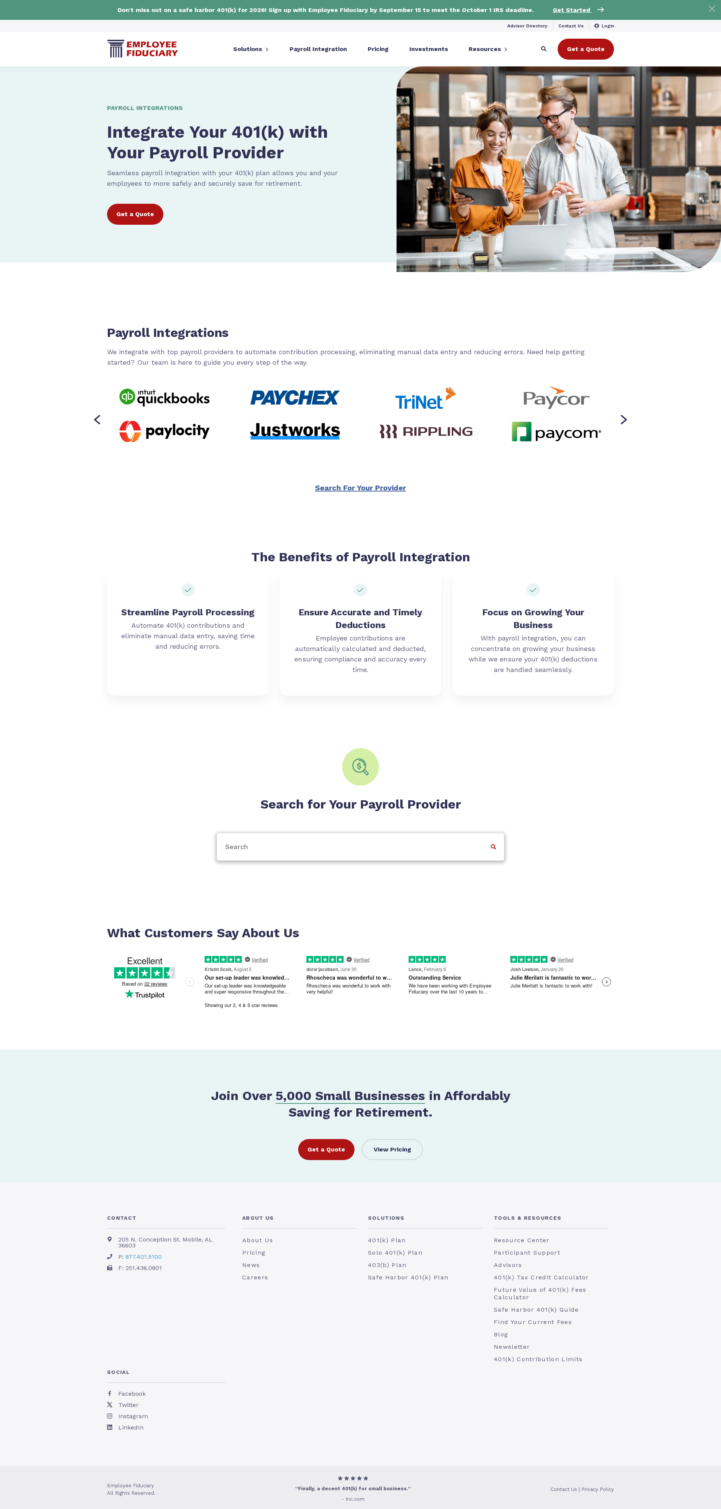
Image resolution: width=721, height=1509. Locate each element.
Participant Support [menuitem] (527, 1252)
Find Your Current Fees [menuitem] (533, 1322)
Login (608, 26)
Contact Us (571, 26)
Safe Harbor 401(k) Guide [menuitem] (536, 1309)
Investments (428, 49)
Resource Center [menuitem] (522, 1240)
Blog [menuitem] (501, 1334)
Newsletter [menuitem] (512, 1346)
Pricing (378, 49)
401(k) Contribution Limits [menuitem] (538, 1359)
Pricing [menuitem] (253, 1252)
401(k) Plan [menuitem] (387, 1240)
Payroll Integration (318, 49)
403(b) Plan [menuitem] (387, 1265)
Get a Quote (586, 49)
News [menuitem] (251, 1265)
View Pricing (392, 1149)
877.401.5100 (143, 1256)
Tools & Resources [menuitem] (527, 1218)
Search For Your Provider (360, 487)
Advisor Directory (527, 26)
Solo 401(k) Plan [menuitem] (395, 1252)
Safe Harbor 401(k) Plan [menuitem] (408, 1277)
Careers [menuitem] (255, 1277)
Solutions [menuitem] (386, 1218)
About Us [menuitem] (258, 1218)
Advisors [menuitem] (508, 1265)
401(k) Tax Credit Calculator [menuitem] (541, 1277)
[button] (97, 420)
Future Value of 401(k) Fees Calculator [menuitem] (540, 1293)
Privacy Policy (597, 1489)
